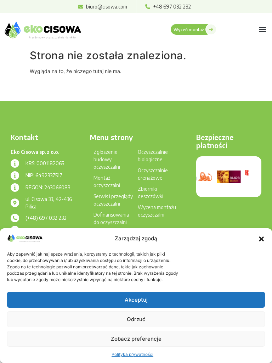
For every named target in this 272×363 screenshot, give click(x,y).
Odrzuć (136, 319)
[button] (261, 238)
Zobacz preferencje (136, 338)
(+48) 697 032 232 (46, 218)
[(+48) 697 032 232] (15, 218)
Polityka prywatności (132, 354)
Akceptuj (136, 299)
